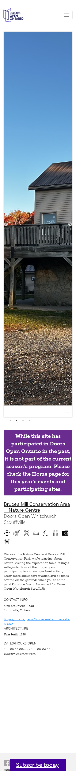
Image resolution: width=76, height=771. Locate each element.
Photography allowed (65, 533)
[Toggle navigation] (67, 15)
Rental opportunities (7, 541)
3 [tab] (23, 420)
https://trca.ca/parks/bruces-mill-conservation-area (37, 621)
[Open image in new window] (68, 412)
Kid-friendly (26, 533)
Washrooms (55, 533)
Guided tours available (17, 533)
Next (70, 224)
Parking (36, 533)
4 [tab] (29, 420)
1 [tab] (10, 420)
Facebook (7, 763)
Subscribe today (37, 765)
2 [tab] (17, 420)
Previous (6, 224)
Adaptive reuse (7, 533)
